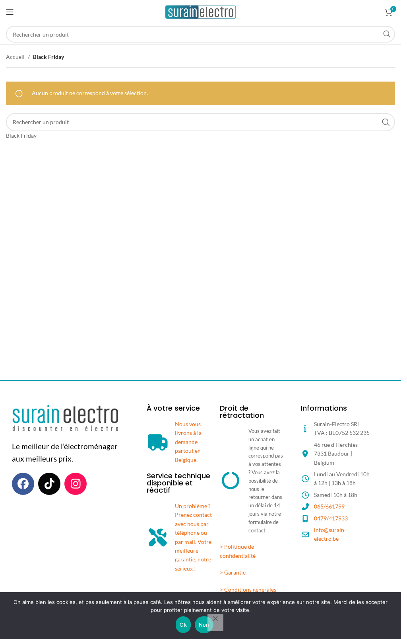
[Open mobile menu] (10, 12)
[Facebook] (23, 484)
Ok (183, 624)
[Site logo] (200, 11)
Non (204, 624)
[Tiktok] (49, 484)
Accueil (15, 56)
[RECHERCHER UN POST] (386, 34)
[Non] (215, 622)
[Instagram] (75, 484)
